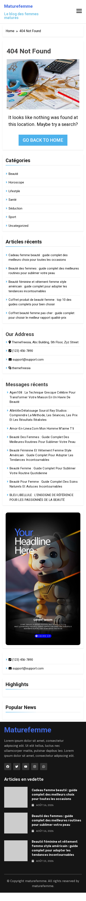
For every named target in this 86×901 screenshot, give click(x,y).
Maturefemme (18, 6)
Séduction (15, 208)
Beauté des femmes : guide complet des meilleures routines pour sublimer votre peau (56, 820)
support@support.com (28, 359)
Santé (12, 200)
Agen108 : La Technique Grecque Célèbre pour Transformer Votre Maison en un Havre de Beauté (43, 397)
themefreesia (20, 368)
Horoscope (16, 182)
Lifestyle (14, 191)
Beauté (13, 174)
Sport (12, 217)
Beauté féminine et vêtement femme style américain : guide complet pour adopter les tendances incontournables (38, 286)
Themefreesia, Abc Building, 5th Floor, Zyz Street (44, 342)
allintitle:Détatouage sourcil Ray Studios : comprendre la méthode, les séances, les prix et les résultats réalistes (43, 415)
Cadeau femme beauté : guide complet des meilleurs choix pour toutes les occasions (54, 794)
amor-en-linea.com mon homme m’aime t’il (42, 428)
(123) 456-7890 (22, 351)
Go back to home (43, 140)
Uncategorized (18, 226)
